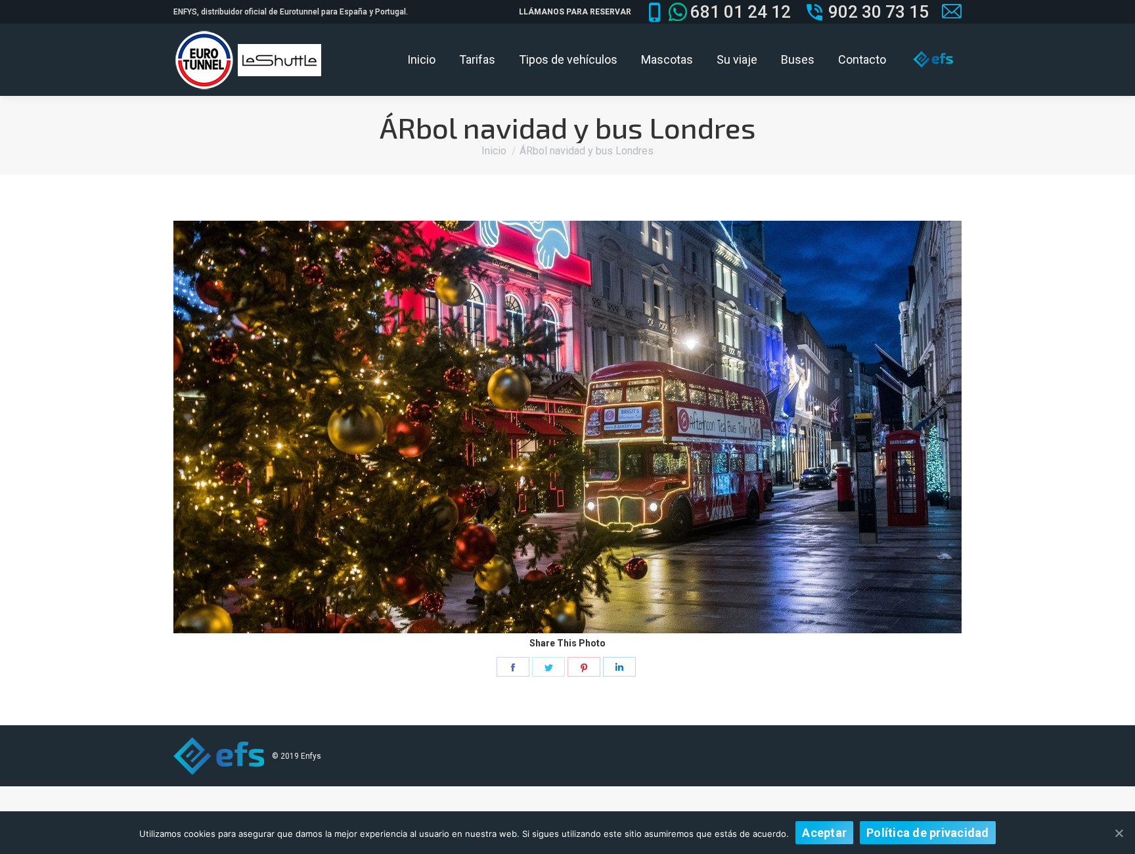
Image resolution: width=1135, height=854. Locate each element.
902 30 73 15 (878, 12)
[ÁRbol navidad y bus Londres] (567, 427)
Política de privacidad (927, 833)
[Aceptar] (1118, 833)
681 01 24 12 (740, 12)
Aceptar (824, 833)
